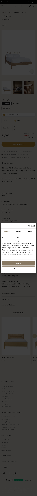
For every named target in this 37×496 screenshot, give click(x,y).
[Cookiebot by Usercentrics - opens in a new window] (26, 226)
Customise (17, 269)
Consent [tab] (6, 231)
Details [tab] (18, 231)
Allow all (18, 263)
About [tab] (30, 231)
